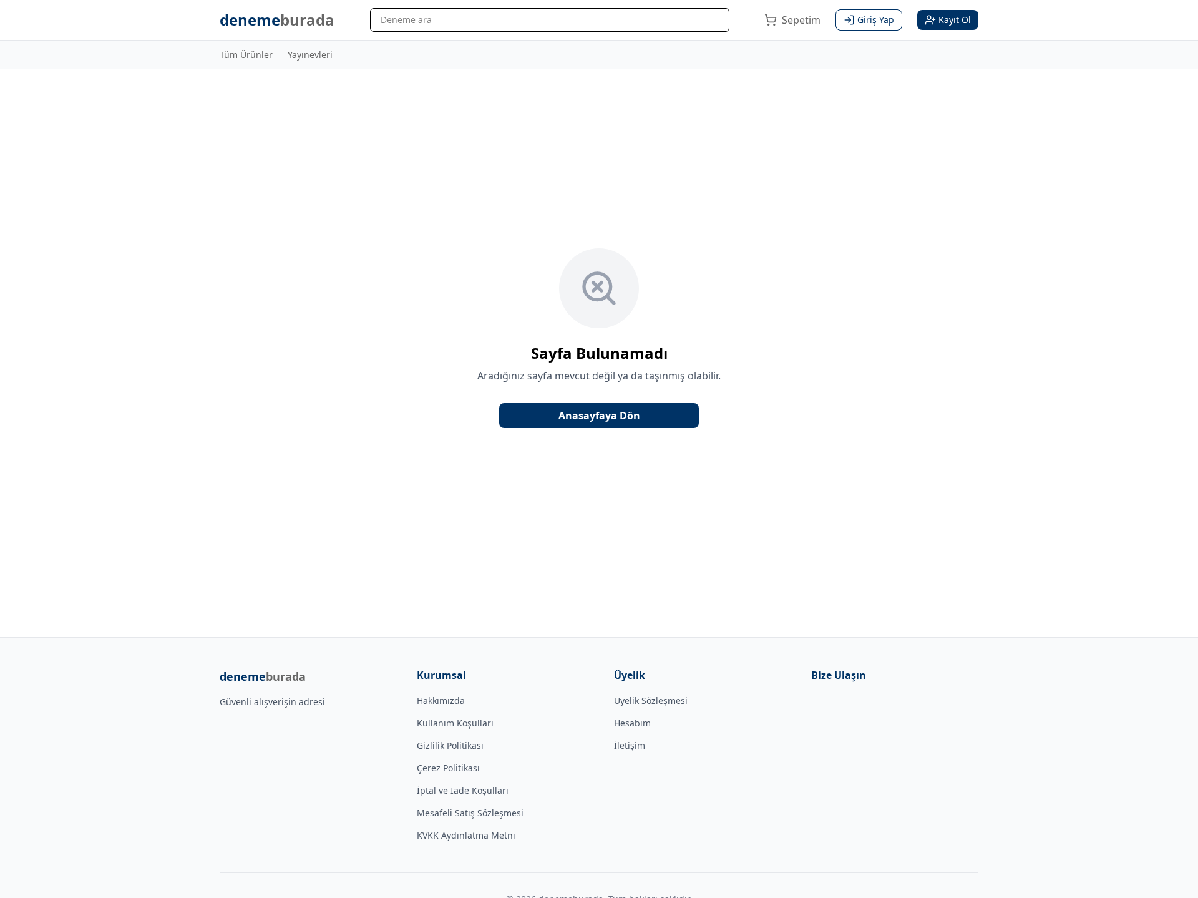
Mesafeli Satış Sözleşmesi (470, 813)
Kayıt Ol (954, 20)
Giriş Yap (875, 20)
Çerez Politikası (448, 768)
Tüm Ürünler (246, 55)
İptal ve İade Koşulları (463, 790)
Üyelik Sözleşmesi (651, 700)
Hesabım (632, 723)
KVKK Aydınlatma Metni (466, 835)
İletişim (629, 745)
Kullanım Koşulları (455, 723)
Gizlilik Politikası (450, 745)
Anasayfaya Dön (599, 415)
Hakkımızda (441, 700)
